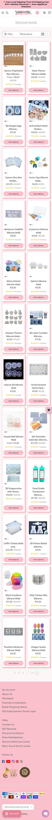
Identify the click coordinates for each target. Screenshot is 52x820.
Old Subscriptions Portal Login (19, 711)
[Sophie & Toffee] (23, 13)
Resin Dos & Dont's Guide (16, 746)
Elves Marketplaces (12, 737)
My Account (8, 689)
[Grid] (42, 34)
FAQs (5, 720)
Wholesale (8, 698)
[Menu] (3, 13)
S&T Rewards (9, 729)
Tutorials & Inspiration (14, 702)
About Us (7, 694)
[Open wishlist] (49, 410)
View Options (13, 90)
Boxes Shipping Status (14, 707)
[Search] (8, 13)
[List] (46, 34)
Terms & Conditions (13, 733)
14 (32, 673)
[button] (49, 13)
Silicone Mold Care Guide (16, 741)
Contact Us (8, 724)
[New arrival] (13, 55)
